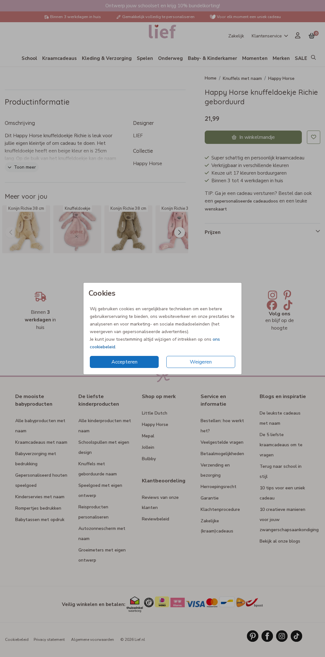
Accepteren (124, 361)
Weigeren (201, 361)
